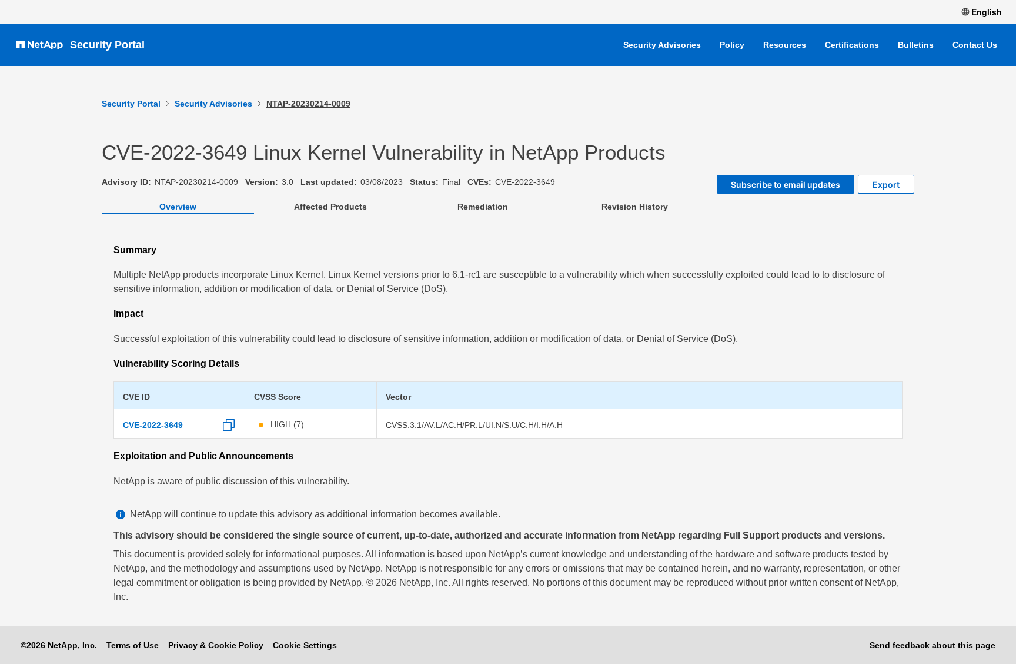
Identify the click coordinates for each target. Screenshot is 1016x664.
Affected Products (330, 206)
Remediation (482, 206)
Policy (732, 44)
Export (886, 185)
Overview (177, 206)
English (986, 12)
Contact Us (974, 44)
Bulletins (916, 44)
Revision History (634, 206)
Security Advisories (662, 44)
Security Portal (107, 45)
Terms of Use (132, 645)
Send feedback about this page (932, 645)
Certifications (852, 44)
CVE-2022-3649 (153, 425)
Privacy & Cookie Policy (215, 645)
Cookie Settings (305, 645)
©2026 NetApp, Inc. (59, 645)
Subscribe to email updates (785, 185)
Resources (784, 44)
